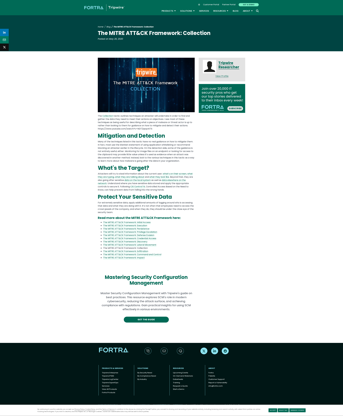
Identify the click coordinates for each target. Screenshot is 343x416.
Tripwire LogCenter (110, 379)
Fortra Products (108, 392)
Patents (211, 376)
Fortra (211, 372)
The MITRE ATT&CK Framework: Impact (124, 257)
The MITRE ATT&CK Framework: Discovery (125, 241)
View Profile (221, 76)
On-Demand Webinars (183, 376)
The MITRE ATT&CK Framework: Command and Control (132, 254)
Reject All (283, 410)
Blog (235, 10)
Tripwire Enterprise (110, 372)
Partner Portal (228, 4)
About (248, 10)
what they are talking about (129, 176)
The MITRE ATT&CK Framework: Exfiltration (125, 251)
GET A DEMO (248, 4)
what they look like (159, 176)
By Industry (142, 379)
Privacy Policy (79, 409)
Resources (220, 10)
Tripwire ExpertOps (110, 382)
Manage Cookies (297, 410)
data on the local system (137, 180)
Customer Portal (211, 4)
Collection (107, 115)
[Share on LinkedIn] (4, 32)
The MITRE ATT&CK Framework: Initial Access (127, 222)
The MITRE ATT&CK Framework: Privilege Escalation (130, 232)
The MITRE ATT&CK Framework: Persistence (126, 228)
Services (204, 10)
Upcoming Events (180, 372)
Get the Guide (146, 319)
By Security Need (144, 372)
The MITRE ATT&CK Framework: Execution (125, 225)
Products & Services (112, 368)
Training (176, 382)
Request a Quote (180, 386)
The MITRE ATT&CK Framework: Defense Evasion (128, 235)
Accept (273, 410)
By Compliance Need (146, 376)
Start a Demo (178, 389)
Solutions (187, 10)
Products (169, 10)
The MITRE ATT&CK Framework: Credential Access (129, 238)
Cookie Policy (90, 409)
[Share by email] (4, 40)
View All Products (109, 389)
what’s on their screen (174, 173)
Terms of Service (108, 409)
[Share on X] (4, 47)
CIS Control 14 (137, 186)
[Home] (104, 7)
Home (100, 26)
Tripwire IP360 (108, 376)
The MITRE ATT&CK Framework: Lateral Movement (129, 244)
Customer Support (216, 379)
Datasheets (178, 379)
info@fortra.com (215, 386)
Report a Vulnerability (217, 382)
